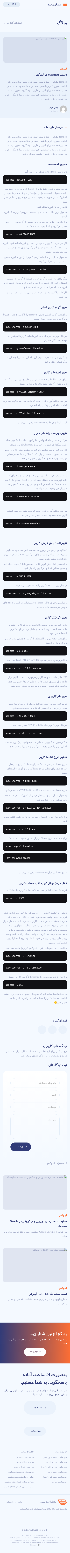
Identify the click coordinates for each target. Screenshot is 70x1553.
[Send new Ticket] (18, 1408)
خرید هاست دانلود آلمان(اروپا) (55, 1477)
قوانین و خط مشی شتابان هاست (20, 1477)
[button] (24, 4)
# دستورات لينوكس (57, 1163)
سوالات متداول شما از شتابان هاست (19, 1482)
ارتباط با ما (36, 1394)
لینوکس (63, 68)
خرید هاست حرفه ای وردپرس (55, 1457)
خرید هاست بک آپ (59, 1482)
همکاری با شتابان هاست (24, 1467)
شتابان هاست (54, 4)
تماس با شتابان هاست (25, 1462)
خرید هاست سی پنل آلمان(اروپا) (54, 1467)
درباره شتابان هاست (25, 1457)
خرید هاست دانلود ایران (57, 1472)
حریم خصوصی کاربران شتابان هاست (19, 1487)
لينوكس (23, 257)
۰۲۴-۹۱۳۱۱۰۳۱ (40, 1407)
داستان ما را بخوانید (14, 1502)
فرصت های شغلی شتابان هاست (21, 1472)
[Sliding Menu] (65, 4)
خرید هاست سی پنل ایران (56, 1462)
